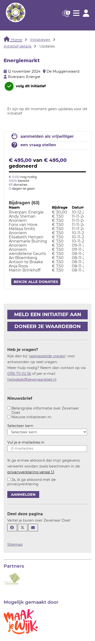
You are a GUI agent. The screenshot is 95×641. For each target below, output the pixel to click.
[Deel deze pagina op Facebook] (12, 527)
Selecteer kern (20, 426)
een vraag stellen (38, 145)
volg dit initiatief (30, 86)
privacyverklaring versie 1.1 (30, 472)
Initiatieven (40, 40)
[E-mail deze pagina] (33, 527)
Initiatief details (17, 46)
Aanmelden (23, 494)
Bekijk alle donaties (36, 282)
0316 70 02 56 (19, 373)
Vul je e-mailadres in (25, 442)
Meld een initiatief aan (47, 314)
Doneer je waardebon (47, 326)
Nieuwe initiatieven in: (31, 417)
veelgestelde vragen (47, 356)
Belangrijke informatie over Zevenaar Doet (45, 410)
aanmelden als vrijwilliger (47, 136)
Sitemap (15, 544)
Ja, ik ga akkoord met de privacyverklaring (31, 481)
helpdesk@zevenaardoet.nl (31, 379)
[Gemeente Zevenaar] (12, 578)
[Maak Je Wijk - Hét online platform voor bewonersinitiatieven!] (21, 621)
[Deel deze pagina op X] (23, 527)
